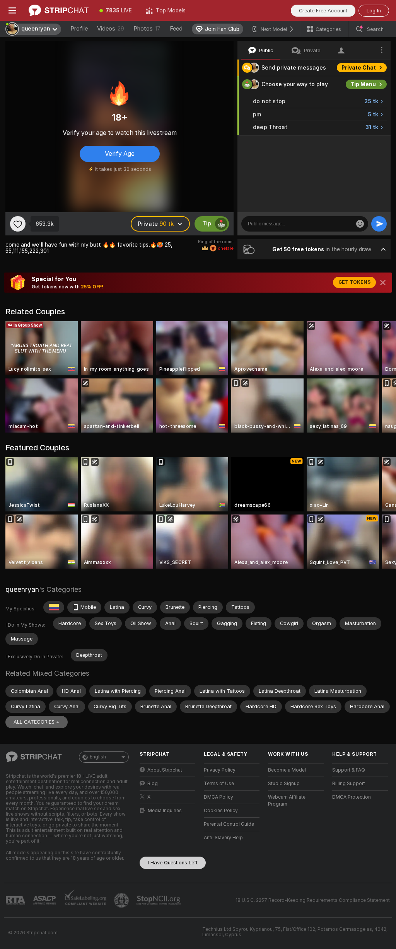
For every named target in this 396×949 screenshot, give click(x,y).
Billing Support (348, 783)
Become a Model (287, 770)
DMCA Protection (351, 797)
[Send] (379, 224)
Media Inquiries (165, 810)
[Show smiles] (360, 223)
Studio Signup (284, 783)
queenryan (22, 589)
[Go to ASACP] (45, 900)
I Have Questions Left (173, 863)
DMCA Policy (218, 797)
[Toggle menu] (12, 10)
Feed (176, 28)
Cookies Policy (221, 810)
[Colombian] (53, 607)
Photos (146, 28)
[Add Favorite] (18, 224)
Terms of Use (219, 783)
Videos (110, 28)
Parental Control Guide (229, 824)
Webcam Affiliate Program (287, 800)
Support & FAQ (348, 770)
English (98, 757)
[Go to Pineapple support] (122, 900)
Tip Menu (363, 84)
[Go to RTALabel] (16, 900)
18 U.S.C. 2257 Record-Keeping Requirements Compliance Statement (313, 900)
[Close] (383, 283)
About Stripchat (164, 770)
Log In (374, 11)
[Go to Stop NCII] (159, 900)
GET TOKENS (354, 282)
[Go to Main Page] (58, 10)
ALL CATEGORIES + (37, 722)
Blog (152, 783)
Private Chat (358, 68)
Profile (79, 28)
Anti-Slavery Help (223, 837)
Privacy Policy (220, 770)
